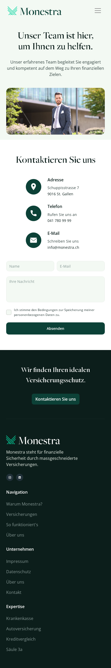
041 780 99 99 (59, 220)
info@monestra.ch (63, 247)
